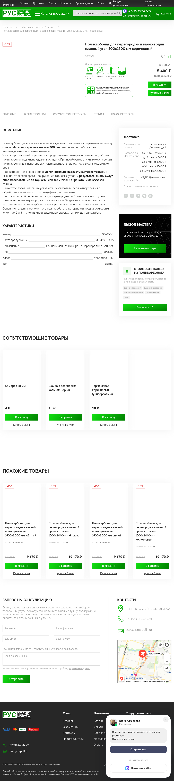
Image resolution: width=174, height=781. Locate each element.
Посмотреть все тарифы (140, 186)
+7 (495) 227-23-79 (139, 11)
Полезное (101, 713)
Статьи (98, 721)
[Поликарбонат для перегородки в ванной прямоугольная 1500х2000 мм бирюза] (63, 502)
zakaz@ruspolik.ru (140, 16)
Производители (84, 3)
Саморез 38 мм (15, 386)
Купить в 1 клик (159, 92)
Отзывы (99, 114)
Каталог (68, 721)
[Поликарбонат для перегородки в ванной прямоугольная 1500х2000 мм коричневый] (150, 502)
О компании (8, 3)
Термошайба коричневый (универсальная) (103, 390)
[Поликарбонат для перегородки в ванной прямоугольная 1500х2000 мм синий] (107, 502)
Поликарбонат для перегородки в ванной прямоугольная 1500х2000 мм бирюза (64, 529)
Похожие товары (122, 114)
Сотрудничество (138, 713)
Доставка (38, 3)
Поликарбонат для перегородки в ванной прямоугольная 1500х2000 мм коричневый (151, 531)
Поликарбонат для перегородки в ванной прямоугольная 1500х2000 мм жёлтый (20, 529)
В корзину (159, 84)
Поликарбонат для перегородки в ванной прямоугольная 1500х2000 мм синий (107, 529)
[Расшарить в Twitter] (144, 196)
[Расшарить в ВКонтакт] (132, 196)
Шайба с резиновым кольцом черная (62, 388)
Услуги (52, 3)
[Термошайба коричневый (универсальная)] (107, 365)
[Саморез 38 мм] (20, 365)
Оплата (24, 3)
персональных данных (79, 668)
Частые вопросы (105, 733)
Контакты (65, 3)
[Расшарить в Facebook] (126, 196)
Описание (9, 114)
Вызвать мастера (145, 248)
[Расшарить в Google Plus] (150, 196)
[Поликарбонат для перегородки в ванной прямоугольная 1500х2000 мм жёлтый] (20, 502)
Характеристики (34, 114)
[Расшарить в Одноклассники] (138, 196)
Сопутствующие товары (69, 114)
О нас (67, 713)
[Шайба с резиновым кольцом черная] (63, 365)
